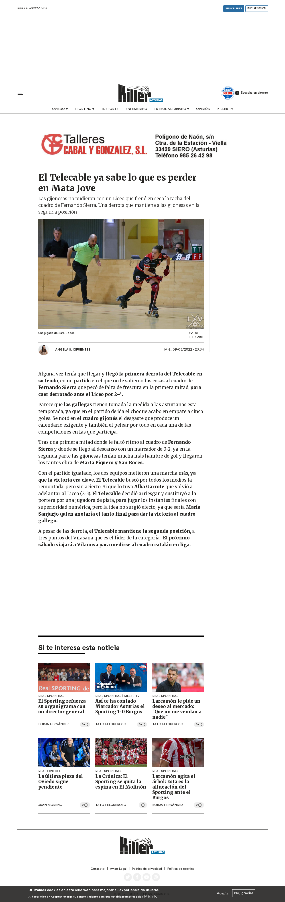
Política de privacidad (147, 868)
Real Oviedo (49, 771)
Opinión (203, 109)
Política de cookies (180, 868)
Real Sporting (51, 696)
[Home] (140, 93)
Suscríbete (233, 8)
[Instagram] (156, 877)
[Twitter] (128, 877)
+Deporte (109, 109)
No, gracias (243, 893)
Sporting (83, 109)
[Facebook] (137, 877)
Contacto (98, 868)
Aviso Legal (118, 868)
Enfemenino (136, 109)
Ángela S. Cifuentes (72, 349)
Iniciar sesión (256, 8)
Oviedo (58, 109)
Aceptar (223, 893)
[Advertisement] (142, 46)
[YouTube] (146, 877)
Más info (150, 896)
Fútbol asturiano (170, 109)
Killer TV (225, 109)
